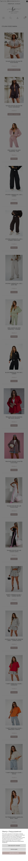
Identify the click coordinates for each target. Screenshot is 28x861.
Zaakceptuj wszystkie (14, 853)
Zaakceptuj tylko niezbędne (14, 845)
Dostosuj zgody (14, 849)
